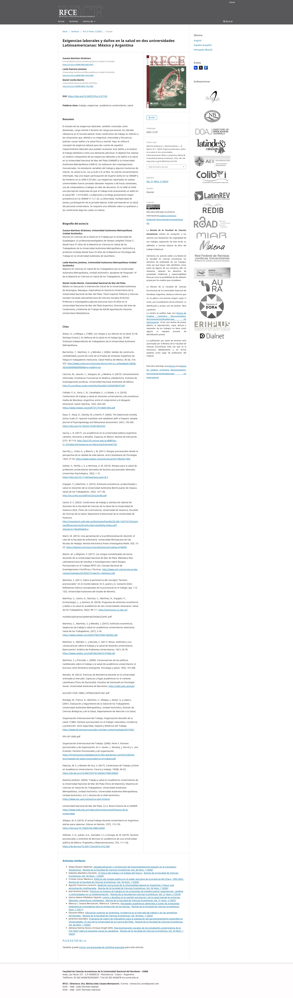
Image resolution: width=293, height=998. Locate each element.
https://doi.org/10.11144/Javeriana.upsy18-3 (85, 477)
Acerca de (88, 21)
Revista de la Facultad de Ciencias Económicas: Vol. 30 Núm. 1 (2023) (118, 915)
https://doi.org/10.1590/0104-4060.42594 (84, 828)
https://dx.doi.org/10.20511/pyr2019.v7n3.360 (86, 846)
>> (85, 940)
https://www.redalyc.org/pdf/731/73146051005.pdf (89, 407)
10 (80, 940)
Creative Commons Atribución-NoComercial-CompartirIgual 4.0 (164, 219)
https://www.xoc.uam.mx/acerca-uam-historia (86, 799)
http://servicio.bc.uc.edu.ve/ (113, 609)
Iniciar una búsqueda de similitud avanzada (102, 947)
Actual (61, 21)
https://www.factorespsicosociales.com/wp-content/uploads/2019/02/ (98, 729)
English (197, 40)
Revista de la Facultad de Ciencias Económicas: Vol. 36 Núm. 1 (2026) (118, 869)
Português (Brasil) (203, 49)
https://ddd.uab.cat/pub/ (122, 686)
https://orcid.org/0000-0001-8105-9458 (78, 75)
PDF (153, 117)
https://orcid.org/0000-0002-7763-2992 (78, 86)
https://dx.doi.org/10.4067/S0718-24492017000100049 (90, 773)
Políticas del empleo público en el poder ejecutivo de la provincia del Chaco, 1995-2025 (139, 879)
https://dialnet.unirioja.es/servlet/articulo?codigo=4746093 (96, 547)
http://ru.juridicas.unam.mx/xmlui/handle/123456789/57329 (94, 385)
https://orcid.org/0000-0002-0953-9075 (78, 64)
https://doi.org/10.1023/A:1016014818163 (84, 426)
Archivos (73, 21)
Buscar (229, 21)
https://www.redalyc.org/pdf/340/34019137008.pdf (89, 653)
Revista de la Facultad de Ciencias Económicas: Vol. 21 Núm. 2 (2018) (145, 894)
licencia (171, 366)
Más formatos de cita (158, 166)
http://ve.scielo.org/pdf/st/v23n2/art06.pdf (85, 495)
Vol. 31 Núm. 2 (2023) (92, 31)
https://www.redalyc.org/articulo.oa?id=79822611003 (103, 458)
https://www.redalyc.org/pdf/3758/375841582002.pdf (90, 635)
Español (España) (203, 45)
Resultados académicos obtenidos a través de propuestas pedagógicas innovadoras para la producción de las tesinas (124, 905)
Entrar (232, 2)
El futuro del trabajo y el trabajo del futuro (120, 872)
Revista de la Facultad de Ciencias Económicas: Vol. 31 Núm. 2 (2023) (141, 900)
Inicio (65, 31)
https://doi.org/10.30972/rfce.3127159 (87, 96)
